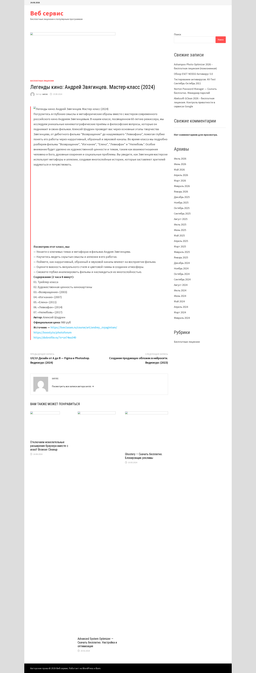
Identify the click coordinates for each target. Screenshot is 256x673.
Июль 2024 (180, 290)
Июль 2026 (180, 158)
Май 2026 (179, 169)
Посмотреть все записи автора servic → (73, 386)
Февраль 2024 (182, 318)
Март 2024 (180, 312)
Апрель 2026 (181, 175)
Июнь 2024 (180, 296)
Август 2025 (180, 219)
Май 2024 (179, 301)
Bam (98, 668)
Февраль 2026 (182, 186)
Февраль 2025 (182, 252)
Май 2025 (179, 235)
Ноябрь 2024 (181, 268)
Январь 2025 (181, 257)
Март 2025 (180, 246)
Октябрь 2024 (181, 274)
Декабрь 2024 (182, 263)
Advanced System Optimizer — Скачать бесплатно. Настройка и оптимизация (97, 642)
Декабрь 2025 (182, 197)
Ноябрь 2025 (181, 202)
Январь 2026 (181, 191)
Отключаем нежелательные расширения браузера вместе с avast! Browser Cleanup (49, 445)
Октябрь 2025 (181, 208)
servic (45, 94)
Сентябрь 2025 (182, 213)
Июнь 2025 (180, 230)
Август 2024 (180, 285)
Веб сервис (46, 13)
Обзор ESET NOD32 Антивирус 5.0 (193, 74)
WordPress (88, 668)
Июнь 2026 (180, 164)
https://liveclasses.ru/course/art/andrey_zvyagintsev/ (84, 327)
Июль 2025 (180, 224)
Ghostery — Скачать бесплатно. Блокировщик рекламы (143, 456)
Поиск (177, 34)
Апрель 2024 (181, 307)
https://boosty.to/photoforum (52, 332)
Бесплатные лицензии (42, 80)
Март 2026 (180, 180)
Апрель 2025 (181, 241)
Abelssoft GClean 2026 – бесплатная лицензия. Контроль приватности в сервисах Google (194, 102)
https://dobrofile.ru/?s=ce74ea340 (54, 337)
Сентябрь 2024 (182, 279)
